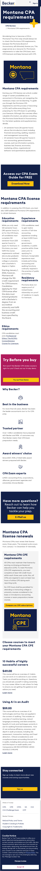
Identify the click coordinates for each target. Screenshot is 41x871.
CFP (24, 810)
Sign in (35, 3)
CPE (11, 807)
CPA (4, 807)
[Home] (8, 3)
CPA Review (10, 26)
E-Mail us (20, 517)
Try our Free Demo (21, 380)
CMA (19, 807)
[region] (20, 850)
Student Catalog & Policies (13, 824)
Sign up (20, 789)
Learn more (7, 693)
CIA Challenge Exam (11, 810)
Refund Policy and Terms (12, 820)
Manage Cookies (20, 861)
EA (26, 807)
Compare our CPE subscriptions (19, 605)
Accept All (20, 867)
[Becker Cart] (29, 3)
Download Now (20, 183)
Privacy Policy (30, 852)
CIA (32, 807)
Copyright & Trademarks (12, 827)
